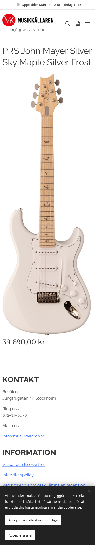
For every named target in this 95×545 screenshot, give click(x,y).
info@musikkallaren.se (23, 436)
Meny (88, 23)
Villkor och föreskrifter (23, 464)
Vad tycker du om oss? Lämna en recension (43, 485)
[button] (67, 23)
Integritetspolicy (18, 474)
